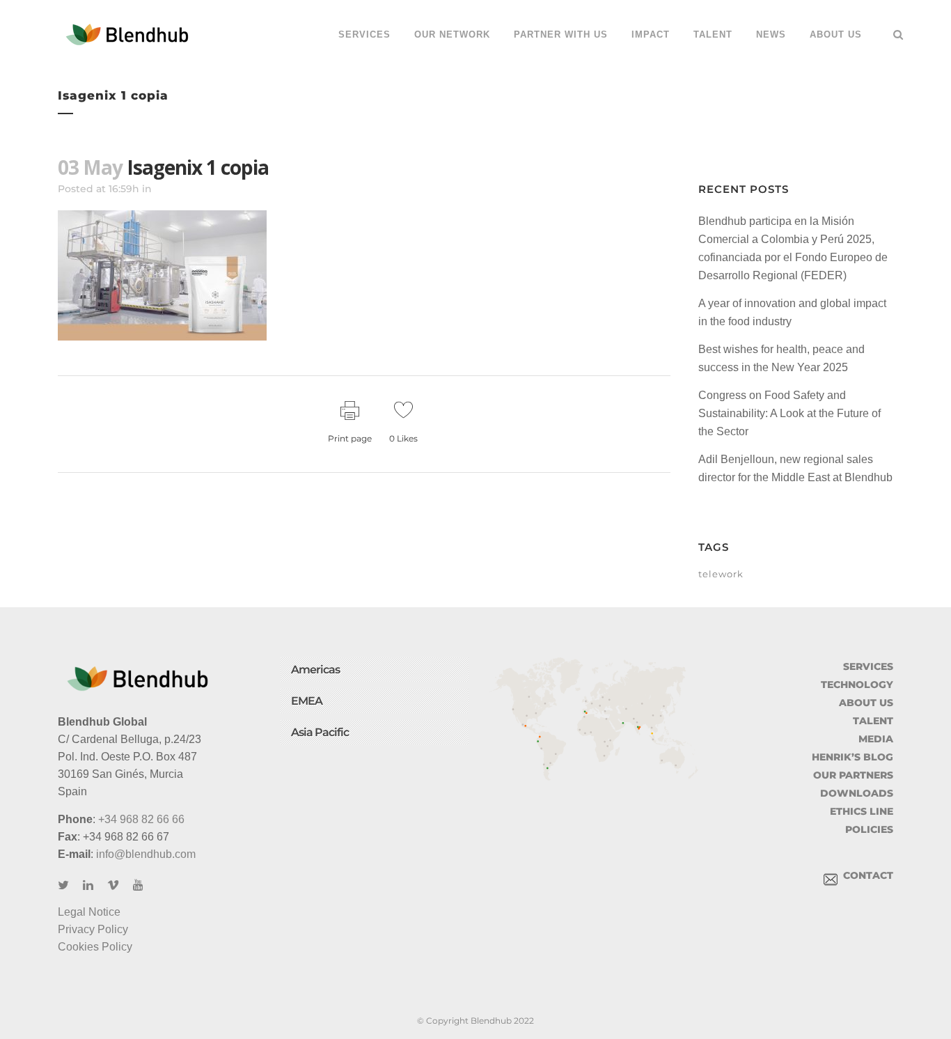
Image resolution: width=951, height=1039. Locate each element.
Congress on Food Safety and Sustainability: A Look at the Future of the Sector (789, 413)
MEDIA (875, 739)
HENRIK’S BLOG (852, 757)
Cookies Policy (95, 947)
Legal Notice (89, 912)
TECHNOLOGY (857, 684)
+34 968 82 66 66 (141, 819)
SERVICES (868, 666)
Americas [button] (315, 669)
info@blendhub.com (146, 854)
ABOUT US (866, 702)
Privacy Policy (93, 929)
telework (721, 573)
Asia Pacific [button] (320, 732)
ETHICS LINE (861, 811)
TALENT (873, 720)
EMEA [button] (306, 701)
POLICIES (869, 829)
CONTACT (865, 875)
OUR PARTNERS (853, 775)
